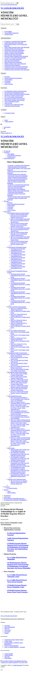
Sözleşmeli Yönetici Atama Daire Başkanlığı (16, 66)
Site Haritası (7, 127)
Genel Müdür (8, 31)
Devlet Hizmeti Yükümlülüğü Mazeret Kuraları (16, 94)
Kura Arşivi (4, 88)
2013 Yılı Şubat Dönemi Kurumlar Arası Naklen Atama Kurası (20, 370)
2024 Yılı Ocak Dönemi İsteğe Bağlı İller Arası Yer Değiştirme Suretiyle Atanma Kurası (20, 238)
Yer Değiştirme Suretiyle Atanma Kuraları (15, 91)
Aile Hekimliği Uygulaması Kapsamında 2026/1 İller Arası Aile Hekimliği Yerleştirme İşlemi (20, 454)
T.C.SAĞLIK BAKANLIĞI (12, 8)
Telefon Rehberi (8, 121)
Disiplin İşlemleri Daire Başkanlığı (13, 49)
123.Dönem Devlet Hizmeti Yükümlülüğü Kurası (18, 267)
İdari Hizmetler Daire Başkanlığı (13, 54)
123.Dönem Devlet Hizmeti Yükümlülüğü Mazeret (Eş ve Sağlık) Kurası (20, 302)
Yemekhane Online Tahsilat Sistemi (13, 639)
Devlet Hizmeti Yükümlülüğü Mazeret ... (15, 498)
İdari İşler (7, 656)
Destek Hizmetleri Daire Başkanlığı (13, 43)
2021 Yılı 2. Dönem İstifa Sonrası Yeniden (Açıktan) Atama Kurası (19, 392)
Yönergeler (7, 81)
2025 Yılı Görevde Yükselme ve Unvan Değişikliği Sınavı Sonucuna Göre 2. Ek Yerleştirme (20, 399)
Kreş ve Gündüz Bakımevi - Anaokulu (14, 647)
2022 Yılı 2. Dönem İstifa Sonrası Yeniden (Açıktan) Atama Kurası (19, 386)
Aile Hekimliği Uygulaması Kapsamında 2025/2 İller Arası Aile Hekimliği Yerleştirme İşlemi (20, 463)
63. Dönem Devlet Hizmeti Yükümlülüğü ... (15, 500)
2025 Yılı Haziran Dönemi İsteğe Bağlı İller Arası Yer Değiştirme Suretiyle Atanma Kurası (19, 225)
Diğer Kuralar (8, 103)
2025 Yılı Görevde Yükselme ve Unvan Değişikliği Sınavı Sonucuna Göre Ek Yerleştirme (20, 412)
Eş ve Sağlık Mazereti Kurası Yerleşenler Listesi (17, 575)
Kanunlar (7, 76)
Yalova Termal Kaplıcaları (11, 645)
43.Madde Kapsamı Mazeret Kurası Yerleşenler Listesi (17, 586)
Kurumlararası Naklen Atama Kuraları (14, 98)
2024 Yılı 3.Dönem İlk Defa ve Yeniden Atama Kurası (19, 320)
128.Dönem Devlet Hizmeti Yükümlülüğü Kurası (18, 252)
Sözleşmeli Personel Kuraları (12, 106)
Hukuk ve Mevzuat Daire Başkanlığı (14, 53)
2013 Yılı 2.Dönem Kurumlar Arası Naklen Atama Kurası (20, 367)
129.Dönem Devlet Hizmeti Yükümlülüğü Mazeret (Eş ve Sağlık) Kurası (20, 275)
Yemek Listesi (8, 641)
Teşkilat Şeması (8, 34)
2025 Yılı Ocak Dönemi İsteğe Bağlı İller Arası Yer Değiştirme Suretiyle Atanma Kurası (20, 229)
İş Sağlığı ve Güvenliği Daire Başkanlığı (15, 57)
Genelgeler (7, 82)
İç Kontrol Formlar (9, 113)
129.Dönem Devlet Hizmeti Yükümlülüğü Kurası (18, 249)
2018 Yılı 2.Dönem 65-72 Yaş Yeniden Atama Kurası (18, 338)
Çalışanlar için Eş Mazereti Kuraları (13, 104)
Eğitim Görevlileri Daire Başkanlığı (13, 51)
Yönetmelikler (8, 79)
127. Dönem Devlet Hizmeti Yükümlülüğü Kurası (18, 255)
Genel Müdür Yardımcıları (11, 33)
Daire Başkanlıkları (5, 38)
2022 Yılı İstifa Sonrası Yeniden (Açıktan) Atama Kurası (19, 389)
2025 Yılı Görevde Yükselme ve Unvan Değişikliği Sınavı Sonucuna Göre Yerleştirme (20, 417)
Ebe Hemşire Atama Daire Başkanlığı (14, 50)
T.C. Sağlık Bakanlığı (16, 665)
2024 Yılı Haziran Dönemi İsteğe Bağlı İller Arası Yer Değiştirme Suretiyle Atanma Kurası (19, 234)
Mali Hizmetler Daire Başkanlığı (13, 62)
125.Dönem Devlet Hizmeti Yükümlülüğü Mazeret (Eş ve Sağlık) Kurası (20, 293)
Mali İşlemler (8, 658)
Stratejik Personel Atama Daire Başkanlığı (15, 68)
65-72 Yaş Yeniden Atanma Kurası (13, 97)
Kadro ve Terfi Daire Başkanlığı (13, 59)
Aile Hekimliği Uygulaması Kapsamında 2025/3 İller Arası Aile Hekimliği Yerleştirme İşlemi (20, 458)
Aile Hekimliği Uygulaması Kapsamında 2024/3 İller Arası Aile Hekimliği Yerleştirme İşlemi (20, 475)
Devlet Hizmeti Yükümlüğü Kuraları (14, 92)
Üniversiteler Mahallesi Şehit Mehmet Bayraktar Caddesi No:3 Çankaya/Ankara (14, 661)
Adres (6, 120)
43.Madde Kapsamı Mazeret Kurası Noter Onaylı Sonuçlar (17, 591)
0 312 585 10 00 (23, 662)
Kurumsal (3, 28)
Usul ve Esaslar (8, 84)
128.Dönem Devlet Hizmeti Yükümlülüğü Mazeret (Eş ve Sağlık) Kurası (20, 280)
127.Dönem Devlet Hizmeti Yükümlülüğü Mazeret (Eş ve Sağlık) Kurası (20, 284)
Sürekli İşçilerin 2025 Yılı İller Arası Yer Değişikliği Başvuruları (20, 466)
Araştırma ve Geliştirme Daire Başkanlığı (15, 41)
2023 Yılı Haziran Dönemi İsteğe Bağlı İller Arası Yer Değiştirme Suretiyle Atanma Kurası (19, 243)
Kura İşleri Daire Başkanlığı (11, 60)
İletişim (3, 116)
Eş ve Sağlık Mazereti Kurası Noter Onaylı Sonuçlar (17, 581)
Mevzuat (3, 73)
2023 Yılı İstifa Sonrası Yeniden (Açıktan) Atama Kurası (19, 383)
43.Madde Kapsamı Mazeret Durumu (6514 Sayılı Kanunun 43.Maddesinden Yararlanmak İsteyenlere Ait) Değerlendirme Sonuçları (18, 547)
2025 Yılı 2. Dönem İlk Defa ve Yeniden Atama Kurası (19, 314)
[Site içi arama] (4, 128)
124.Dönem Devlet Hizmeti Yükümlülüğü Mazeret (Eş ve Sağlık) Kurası (20, 298)
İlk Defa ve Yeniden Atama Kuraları (14, 95)
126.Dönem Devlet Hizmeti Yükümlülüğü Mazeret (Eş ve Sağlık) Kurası (20, 289)
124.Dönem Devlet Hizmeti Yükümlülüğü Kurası (18, 264)
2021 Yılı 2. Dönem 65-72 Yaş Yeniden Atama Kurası (19, 344)
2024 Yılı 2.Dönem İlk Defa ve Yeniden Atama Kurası (19, 323)
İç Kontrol (3, 109)
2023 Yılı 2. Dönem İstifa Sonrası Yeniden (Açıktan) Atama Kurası (19, 380)
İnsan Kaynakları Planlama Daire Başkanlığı (16, 56)
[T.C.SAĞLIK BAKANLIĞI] (9, 4)
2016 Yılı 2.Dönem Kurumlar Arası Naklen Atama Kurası (20, 355)
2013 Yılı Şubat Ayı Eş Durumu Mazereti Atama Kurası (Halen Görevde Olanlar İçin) (19, 482)
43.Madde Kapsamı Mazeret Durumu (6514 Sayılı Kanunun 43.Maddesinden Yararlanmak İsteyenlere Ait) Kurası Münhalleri (18, 565)
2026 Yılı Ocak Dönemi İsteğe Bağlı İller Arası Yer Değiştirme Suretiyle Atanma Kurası (20, 220)
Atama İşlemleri (8, 653)
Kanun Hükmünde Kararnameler (13, 78)
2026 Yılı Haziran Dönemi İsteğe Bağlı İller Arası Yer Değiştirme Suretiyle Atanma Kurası (19, 216)
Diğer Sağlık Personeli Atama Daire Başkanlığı (16, 47)
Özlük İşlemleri (8, 655)
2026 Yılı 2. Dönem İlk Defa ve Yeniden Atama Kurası (19, 309)
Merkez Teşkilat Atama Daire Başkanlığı (15, 63)
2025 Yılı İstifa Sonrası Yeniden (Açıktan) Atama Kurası (19, 374)
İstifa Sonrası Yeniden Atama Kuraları (14, 100)
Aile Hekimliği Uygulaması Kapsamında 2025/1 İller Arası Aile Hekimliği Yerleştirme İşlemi (20, 470)
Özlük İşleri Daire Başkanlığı (12, 65)
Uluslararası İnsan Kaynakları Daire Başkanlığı (16, 69)
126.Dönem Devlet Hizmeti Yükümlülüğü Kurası (18, 258)
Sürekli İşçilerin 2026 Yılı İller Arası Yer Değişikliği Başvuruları (20, 450)
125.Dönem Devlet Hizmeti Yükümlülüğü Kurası (18, 261)
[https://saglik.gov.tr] (6, 133)
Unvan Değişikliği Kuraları (11, 101)
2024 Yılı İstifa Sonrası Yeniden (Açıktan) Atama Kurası (19, 377)
